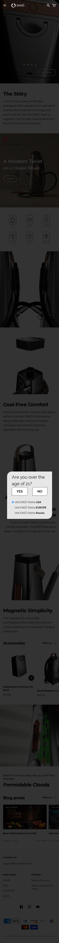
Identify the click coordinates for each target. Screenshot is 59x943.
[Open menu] (4, 5)
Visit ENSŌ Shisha (28, 502)
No (39, 491)
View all (47, 643)
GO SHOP (47, 72)
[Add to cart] (31, 678)
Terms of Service (40, 880)
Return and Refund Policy (42, 887)
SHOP (10, 179)
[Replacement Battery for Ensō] (19, 666)
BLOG (6, 896)
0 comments (41, 840)
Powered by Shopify (43, 936)
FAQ (5, 885)
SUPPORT (9, 890)
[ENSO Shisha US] (18, 5)
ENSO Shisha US (22, 936)
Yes (20, 491)
